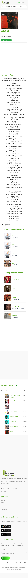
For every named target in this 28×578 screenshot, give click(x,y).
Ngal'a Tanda (13, 411)
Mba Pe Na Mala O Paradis (15, 396)
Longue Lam (13, 421)
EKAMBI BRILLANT (5, 34)
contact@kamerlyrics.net (10, 489)
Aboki (11, 431)
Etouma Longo (14, 416)
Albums (3, 503)
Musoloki (12, 401)
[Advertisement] (14, 58)
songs (15, 385)
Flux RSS (5, 512)
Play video (7, 40)
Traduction (4, 509)
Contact (5, 491)
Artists (2, 505)
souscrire (6, 558)
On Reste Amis (14, 406)
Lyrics (2, 507)
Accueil (3, 500)
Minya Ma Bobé (14, 426)
